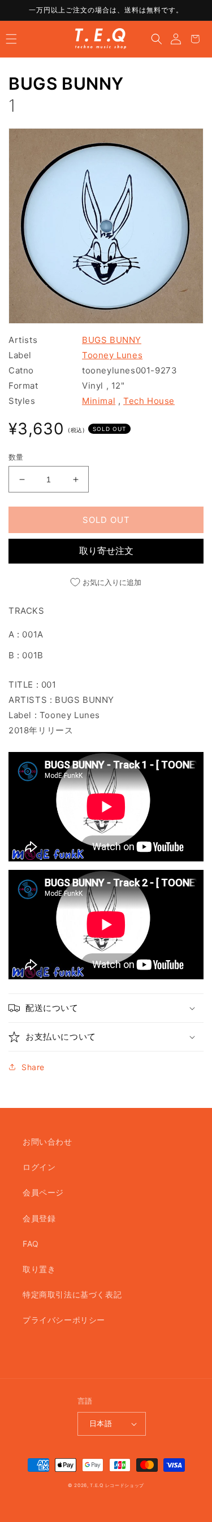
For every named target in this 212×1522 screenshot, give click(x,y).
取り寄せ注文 (106, 550)
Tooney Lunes (112, 355)
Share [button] (33, 1067)
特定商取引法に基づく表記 (72, 1294)
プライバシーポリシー (64, 1320)
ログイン (39, 1167)
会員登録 (39, 1218)
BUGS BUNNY (66, 83)
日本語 (100, 1423)
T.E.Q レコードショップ (117, 1485)
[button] (11, 39)
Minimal (98, 400)
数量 (16, 456)
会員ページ (43, 1192)
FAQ (31, 1243)
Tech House (149, 400)
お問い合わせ (47, 1141)
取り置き (39, 1269)
